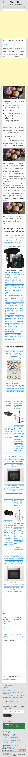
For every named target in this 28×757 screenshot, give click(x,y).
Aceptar (17, 750)
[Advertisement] (14, 24)
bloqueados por (14, 725)
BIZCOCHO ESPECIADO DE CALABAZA (7, 617)
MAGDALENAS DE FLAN (9, 690)
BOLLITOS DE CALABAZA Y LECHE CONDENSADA (18, 617)
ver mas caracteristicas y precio (14, 493)
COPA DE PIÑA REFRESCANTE (10, 735)
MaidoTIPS (14, 2)
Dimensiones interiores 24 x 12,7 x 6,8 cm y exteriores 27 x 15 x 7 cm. (8, 431)
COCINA (6, 627)
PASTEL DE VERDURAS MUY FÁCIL (11, 740)
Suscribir (7, 715)
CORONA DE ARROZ (8, 687)
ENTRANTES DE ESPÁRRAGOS (10, 737)
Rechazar (23, 750)
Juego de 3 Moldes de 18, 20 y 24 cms (8, 521)
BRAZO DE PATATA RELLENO (10, 689)
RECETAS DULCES (12, 627)
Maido (15, 43)
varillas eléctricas (19, 140)
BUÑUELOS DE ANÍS (8, 742)
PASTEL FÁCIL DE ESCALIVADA (10, 739)
